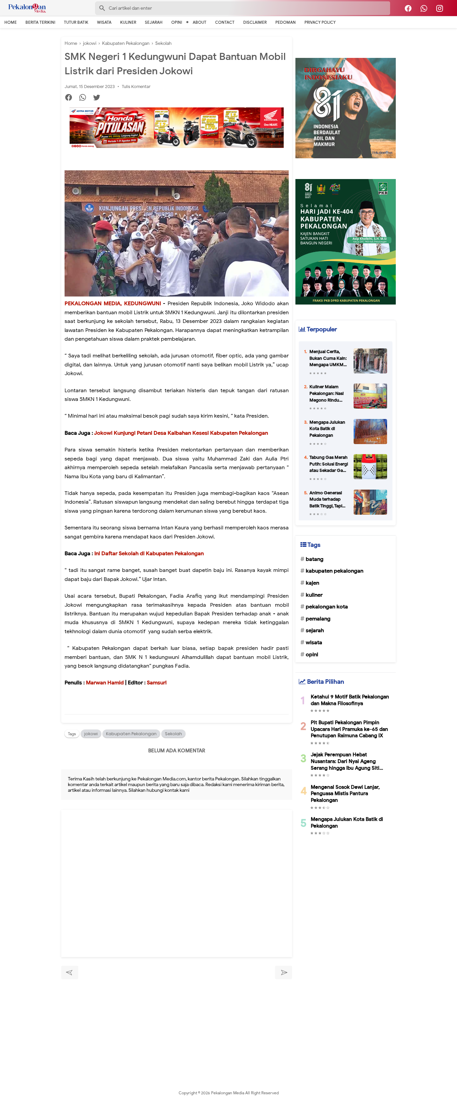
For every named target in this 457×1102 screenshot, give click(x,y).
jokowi (91, 734)
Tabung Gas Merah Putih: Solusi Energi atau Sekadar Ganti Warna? (328, 464)
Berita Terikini (40, 22)
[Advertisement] (176, 1027)
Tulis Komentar (136, 86)
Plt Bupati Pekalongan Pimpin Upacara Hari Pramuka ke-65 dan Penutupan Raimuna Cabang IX (349, 729)
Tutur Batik (76, 22)
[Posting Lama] (283, 972)
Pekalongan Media (228, 1092)
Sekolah (173, 734)
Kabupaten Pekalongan (131, 734)
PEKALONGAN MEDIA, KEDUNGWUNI (113, 303)
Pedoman (285, 22)
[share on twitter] (99, 98)
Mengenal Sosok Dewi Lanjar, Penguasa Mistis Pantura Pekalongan (345, 793)
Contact (225, 22)
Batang (315, 559)
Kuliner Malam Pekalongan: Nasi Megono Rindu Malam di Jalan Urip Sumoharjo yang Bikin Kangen (328, 393)
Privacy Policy (320, 22)
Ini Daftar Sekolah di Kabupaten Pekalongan (148, 553)
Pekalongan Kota (327, 606)
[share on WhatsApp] (85, 98)
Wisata (104, 22)
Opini (176, 22)
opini (312, 654)
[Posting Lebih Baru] (69, 972)
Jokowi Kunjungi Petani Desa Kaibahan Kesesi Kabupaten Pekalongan (181, 433)
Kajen (312, 583)
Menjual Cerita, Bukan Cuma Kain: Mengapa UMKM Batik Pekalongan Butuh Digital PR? (328, 358)
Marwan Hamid (105, 682)
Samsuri (157, 682)
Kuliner (128, 22)
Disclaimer (255, 22)
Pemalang (318, 618)
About (199, 22)
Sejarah (154, 22)
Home (10, 22)
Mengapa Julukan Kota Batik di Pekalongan (327, 428)
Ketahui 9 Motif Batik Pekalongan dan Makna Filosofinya (350, 700)
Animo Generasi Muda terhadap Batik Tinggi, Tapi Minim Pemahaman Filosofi (325, 499)
